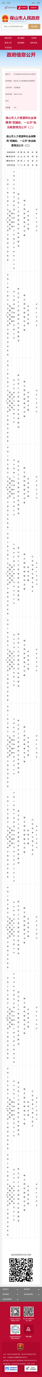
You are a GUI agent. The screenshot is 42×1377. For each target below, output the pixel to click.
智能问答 (34, 8)
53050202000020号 (30, 1360)
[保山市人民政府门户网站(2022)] (21, 18)
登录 (8, 3)
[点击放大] (21, 1270)
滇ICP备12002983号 (9, 1360)
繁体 (38, 3)
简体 (33, 3)
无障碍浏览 (12, 8)
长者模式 (24, 8)
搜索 (35, 26)
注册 (3, 3)
